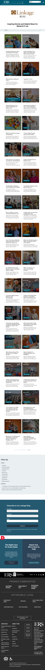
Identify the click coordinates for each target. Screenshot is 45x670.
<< (15, 449)
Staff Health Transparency (15, 666)
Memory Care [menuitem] (4, 632)
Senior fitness (4, 479)
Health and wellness (6, 467)
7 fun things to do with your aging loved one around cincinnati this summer (16, 486)
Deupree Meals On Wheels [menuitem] (5, 647)
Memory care (4, 472)
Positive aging (4, 476)
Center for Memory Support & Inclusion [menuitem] (5, 643)
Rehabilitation (4, 477)
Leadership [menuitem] (14, 628)
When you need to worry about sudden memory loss (12, 489)
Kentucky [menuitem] (37, 607)
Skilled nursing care (5, 481)
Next (29, 449)
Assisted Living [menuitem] (4, 630)
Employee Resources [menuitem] (28, 636)
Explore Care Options (11, 562)
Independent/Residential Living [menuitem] (6, 627)
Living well (4, 470)
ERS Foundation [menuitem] (15, 646)
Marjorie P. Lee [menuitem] (22, 587)
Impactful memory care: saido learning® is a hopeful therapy (13, 488)
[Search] (40, 2)
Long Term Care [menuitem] (4, 634)
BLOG (31, 574)
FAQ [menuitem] (13, 634)
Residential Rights (36, 664)
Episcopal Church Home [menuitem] (35, 587)
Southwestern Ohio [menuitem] (38, 601)
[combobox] (34, 2)
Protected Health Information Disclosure (22, 664)
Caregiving (4, 465)
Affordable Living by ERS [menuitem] (5, 640)
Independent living (5, 468)
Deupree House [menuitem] (9, 587)
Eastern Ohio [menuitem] (8, 607)
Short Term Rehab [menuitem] (4, 636)
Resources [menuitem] (14, 636)
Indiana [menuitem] (23, 601)
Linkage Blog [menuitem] (14, 639)
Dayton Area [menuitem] (23, 607)
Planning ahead (5, 474)
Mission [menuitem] (13, 626)
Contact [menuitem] (28, 624)
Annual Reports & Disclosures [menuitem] (15, 631)
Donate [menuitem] (28, 628)
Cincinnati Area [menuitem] (7, 601)
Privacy (11, 664)
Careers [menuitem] (13, 641)
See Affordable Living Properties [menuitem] (22, 618)
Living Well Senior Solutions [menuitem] (5, 651)
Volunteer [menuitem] (14, 643)
